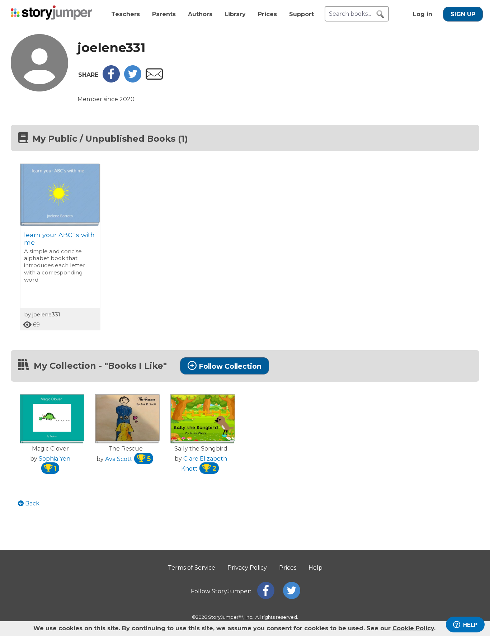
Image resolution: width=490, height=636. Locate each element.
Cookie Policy (413, 628)
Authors (200, 14)
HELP (470, 625)
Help (315, 567)
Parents (164, 14)
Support (301, 14)
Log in (422, 14)
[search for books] (380, 14)
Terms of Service (191, 567)
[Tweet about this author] (132, 80)
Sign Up (463, 14)
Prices (267, 14)
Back (31, 503)
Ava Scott (128, 459)
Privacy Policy (247, 567)
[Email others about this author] (154, 77)
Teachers (125, 14)
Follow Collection (230, 366)
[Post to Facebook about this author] (111, 80)
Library (235, 14)
